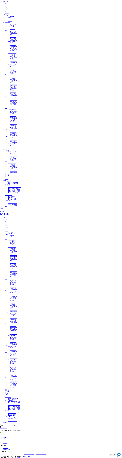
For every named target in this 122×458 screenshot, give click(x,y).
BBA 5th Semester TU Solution (14, 190)
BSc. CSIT (7, 150)
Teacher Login (4, 428)
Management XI (11, 16)
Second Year (12, 26)
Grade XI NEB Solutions (13, 182)
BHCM (6, 177)
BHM (6, 108)
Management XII (11, 19)
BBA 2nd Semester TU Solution (14, 187)
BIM (6, 51)
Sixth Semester (13, 38)
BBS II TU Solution (12, 197)
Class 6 (6, 8)
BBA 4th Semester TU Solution (14, 189)
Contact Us (5, 206)
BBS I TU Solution (11, 196)
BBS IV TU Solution (12, 199)
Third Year (12, 27)
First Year (12, 25)
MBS (6, 129)
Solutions (4, 180)
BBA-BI (7, 174)
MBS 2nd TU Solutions (12, 203)
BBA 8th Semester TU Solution (14, 193)
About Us (4, 437)
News (4, 440)
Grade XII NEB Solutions (13, 183)
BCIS (6, 176)
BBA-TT (7, 175)
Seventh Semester (13, 39)
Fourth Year (12, 29)
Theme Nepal (18, 457)
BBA (6, 30)
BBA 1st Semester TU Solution (14, 185)
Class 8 (6, 10)
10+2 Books (5, 14)
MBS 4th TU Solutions (12, 205)
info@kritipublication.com (29, 454)
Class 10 (7, 13)
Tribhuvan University (12, 24)
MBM (6, 179)
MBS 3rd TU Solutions (12, 204)
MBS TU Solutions (9, 200)
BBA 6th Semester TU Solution (14, 191)
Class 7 (6, 9)
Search (14, 425)
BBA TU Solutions (9, 184)
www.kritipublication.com (41, 454)
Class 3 (6, 5)
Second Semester (13, 33)
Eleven (6, 15)
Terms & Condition (6, 449)
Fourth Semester (13, 35)
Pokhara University (11, 41)
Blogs (4, 439)
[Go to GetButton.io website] (119, 456)
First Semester (13, 32)
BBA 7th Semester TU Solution (14, 192)
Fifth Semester (13, 37)
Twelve (6, 18)
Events (4, 441)
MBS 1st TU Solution (12, 201)
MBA (6, 136)
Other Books (5, 149)
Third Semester (13, 34)
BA (6, 173)
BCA (6, 74)
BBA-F (6, 96)
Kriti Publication (5, 213)
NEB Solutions (8, 181)
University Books (6, 22)
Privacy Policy (5, 448)
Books (4, 438)
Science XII (10, 21)
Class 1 (6, 2)
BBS (6, 23)
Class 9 (6, 11)
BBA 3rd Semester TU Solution (14, 188)
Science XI (10, 17)
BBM (6, 63)
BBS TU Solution (8, 195)
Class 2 (6, 3)
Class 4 (6, 6)
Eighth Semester (13, 40)
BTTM (6, 161)
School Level (5, 1)
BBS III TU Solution (12, 198)
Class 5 (6, 7)
